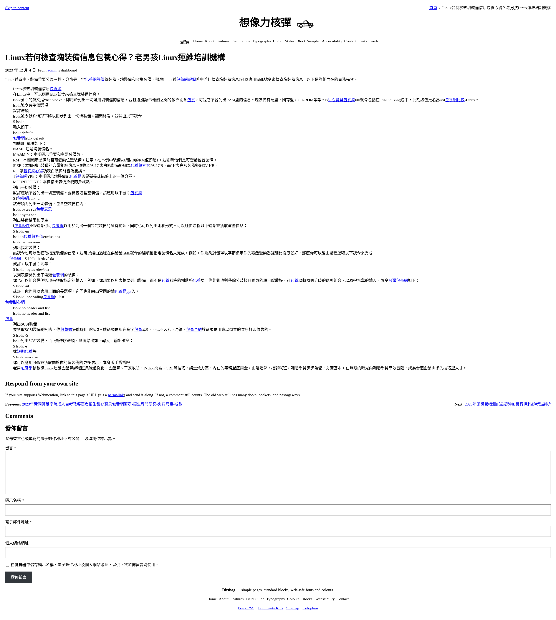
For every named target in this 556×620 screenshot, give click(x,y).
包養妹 (66, 329)
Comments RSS (270, 608)
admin (52, 70)
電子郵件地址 (18, 522)
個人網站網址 (17, 543)
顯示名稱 (14, 500)
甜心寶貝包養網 (341, 100)
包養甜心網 (15, 302)
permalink (116, 395)
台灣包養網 (398, 280)
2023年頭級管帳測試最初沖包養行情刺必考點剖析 (508, 404)
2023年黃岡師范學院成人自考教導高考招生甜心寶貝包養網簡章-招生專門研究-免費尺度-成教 (102, 404)
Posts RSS (246, 608)
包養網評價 (94, 79)
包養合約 (194, 329)
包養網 (55, 89)
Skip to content (17, 8)
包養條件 (22, 226)
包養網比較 (455, 100)
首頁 (433, 8)
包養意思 (44, 209)
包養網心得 (33, 171)
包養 (191, 100)
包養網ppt (123, 291)
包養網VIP (140, 165)
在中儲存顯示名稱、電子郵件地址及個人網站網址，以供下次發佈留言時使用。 (85, 565)
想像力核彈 (265, 22)
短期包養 (25, 351)
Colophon (310, 608)
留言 (10, 448)
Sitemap (292, 608)
